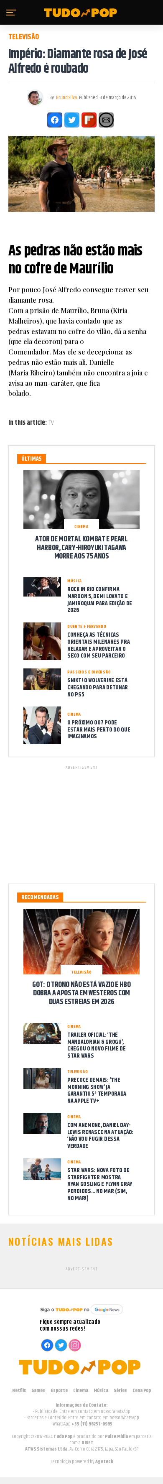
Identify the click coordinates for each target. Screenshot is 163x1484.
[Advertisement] (81, 823)
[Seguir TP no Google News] (81, 1315)
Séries (120, 1391)
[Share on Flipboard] (89, 119)
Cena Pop (141, 1391)
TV (51, 423)
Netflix (19, 1391)
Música (101, 1391)
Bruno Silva (66, 98)
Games (38, 1391)
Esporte (59, 1391)
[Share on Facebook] (54, 119)
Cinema (80, 1391)
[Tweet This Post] (71, 119)
